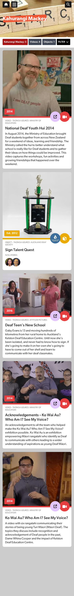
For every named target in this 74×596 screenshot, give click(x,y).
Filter (61, 42)
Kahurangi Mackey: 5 (15, 42)
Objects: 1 (49, 42)
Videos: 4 (35, 42)
